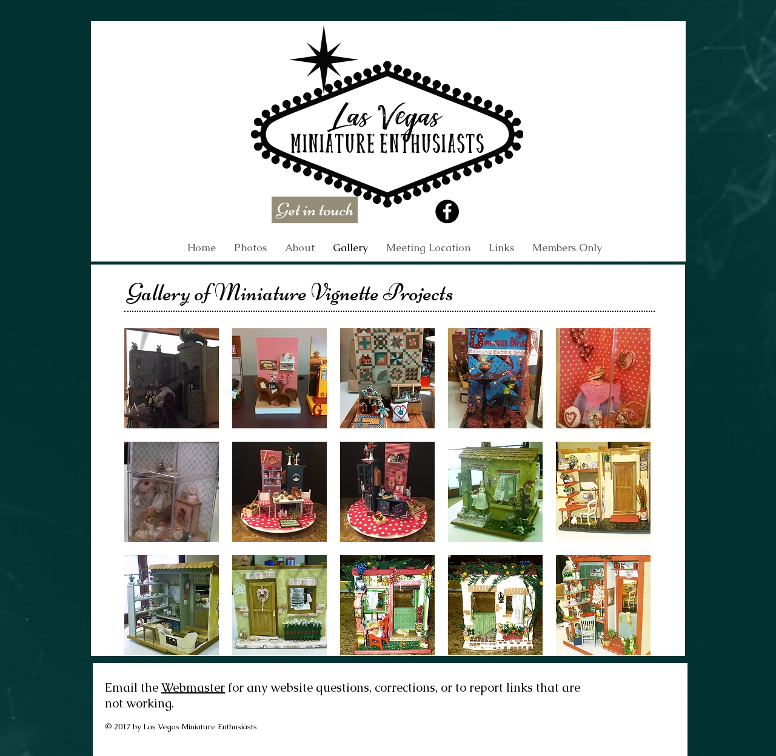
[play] (625, 646)
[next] (624, 502)
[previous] (150, 502)
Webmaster (193, 687)
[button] (567, 247)
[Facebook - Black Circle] (447, 211)
